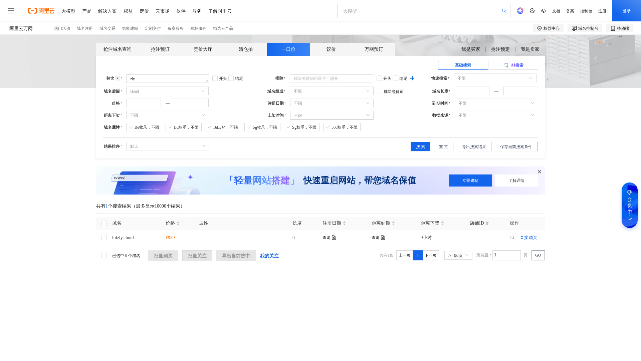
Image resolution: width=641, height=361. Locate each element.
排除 (279, 78)
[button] (485, 89)
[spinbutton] (472, 91)
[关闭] (539, 171)
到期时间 (440, 103)
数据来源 (440, 115)
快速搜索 (439, 78)
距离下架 (112, 115)
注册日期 (276, 103)
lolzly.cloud (123, 237)
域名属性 (112, 127)
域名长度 (440, 91)
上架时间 (276, 115)
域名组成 (275, 91)
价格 (116, 103)
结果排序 (112, 146)
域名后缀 (112, 91)
